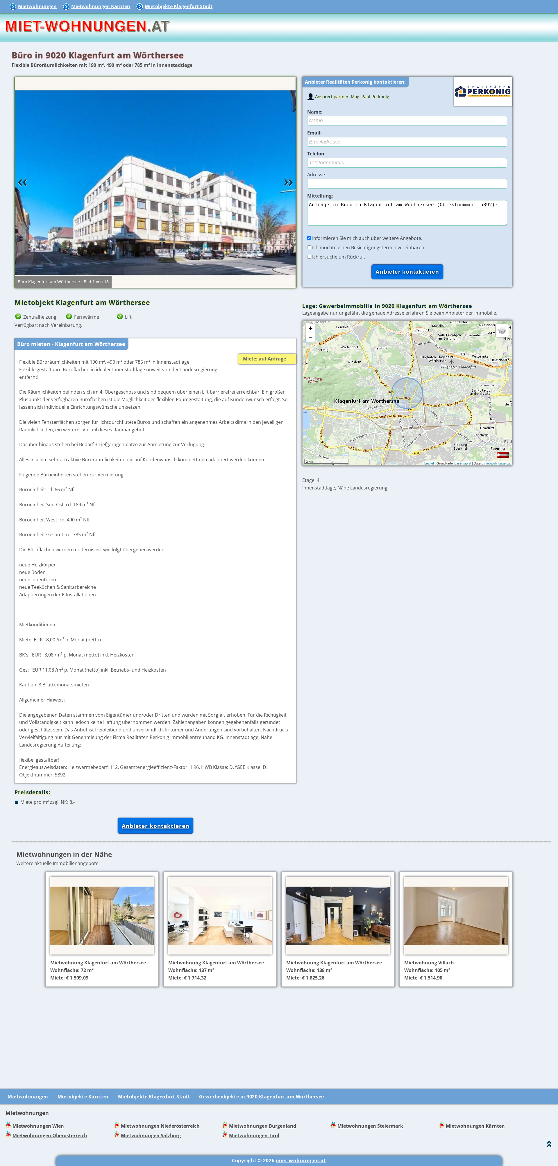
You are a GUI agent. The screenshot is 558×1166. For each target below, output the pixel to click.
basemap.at (463, 463)
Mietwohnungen (37, 6)
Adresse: (316, 174)
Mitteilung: (320, 196)
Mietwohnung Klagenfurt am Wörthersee (98, 962)
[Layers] (502, 330)
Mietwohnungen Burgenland (262, 1126)
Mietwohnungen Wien (38, 1126)
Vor (288, 182)
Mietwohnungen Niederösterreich (160, 1126)
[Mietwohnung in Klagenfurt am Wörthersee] (102, 955)
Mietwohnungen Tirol (254, 1135)
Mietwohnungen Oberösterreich (49, 1135)
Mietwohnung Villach (429, 962)
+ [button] (310, 328)
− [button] (310, 337)
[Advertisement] (281, 1032)
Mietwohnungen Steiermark (370, 1126)
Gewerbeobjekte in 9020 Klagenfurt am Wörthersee (261, 1096)
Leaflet (429, 463)
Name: (315, 112)
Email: (314, 133)
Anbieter (455, 313)
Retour (22, 182)
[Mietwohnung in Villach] (456, 955)
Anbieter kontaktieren (155, 826)
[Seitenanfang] (549, 1145)
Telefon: (316, 153)
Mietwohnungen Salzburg (151, 1135)
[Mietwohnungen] (87, 38)
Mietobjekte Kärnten (83, 1096)
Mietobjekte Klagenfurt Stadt (178, 6)
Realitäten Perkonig (349, 82)
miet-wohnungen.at (497, 463)
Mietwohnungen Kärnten (100, 6)
